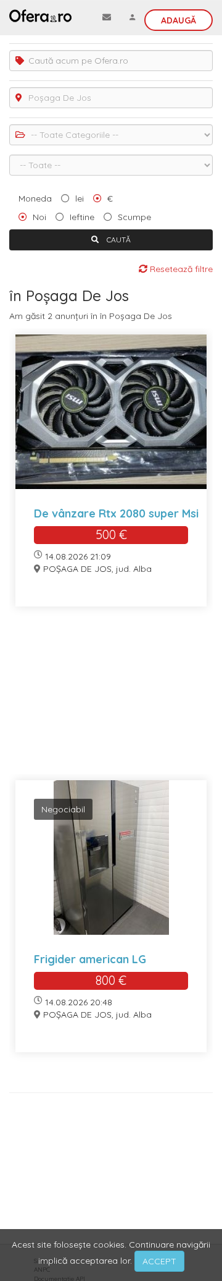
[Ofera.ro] (40, 15)
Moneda (35, 198)
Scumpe (134, 217)
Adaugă (178, 20)
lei (79, 198)
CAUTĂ (118, 239)
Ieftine (82, 217)
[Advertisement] (111, 701)
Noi (39, 217)
